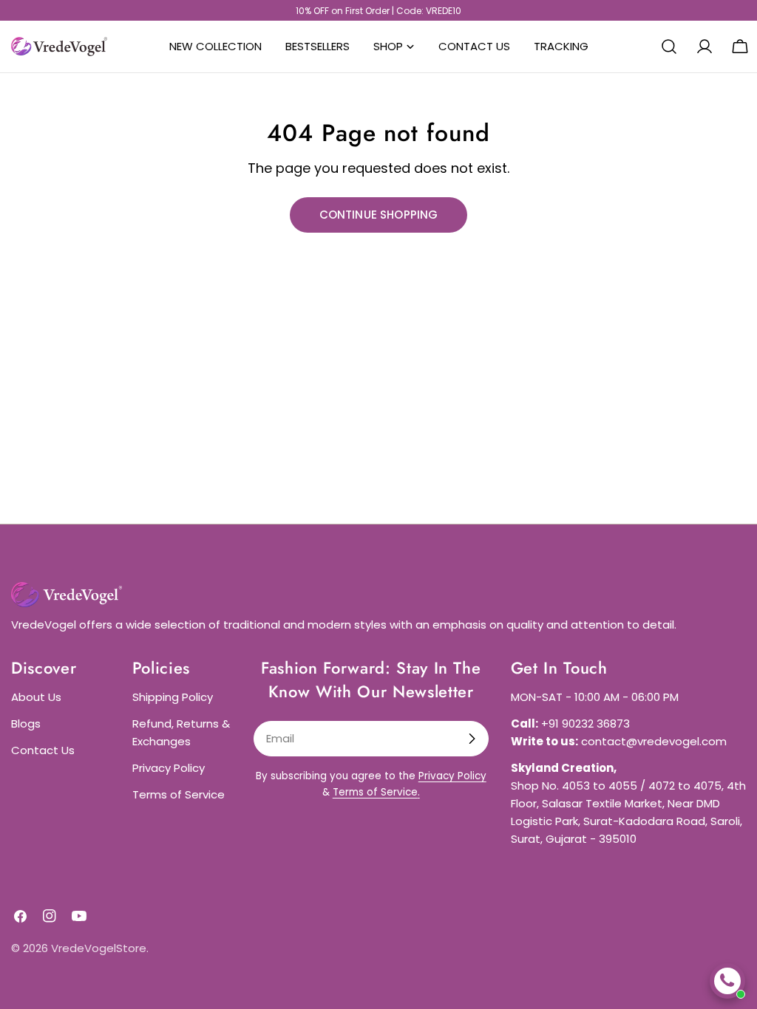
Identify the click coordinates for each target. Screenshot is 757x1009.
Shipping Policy (172, 697)
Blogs (26, 723)
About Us (36, 697)
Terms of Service (178, 794)
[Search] (669, 46)
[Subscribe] (471, 738)
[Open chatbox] (727, 981)
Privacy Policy (168, 768)
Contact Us (43, 750)
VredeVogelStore (98, 948)
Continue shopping (378, 214)
